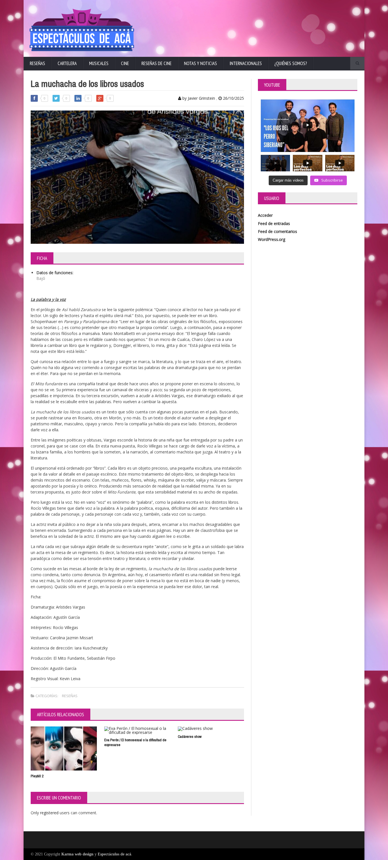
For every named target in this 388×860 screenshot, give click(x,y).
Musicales (99, 63)
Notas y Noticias (200, 63)
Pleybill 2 (37, 776)
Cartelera (67, 63)
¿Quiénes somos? (290, 63)
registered (50, 812)
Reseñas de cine (156, 63)
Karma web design (77, 854)
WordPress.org (271, 239)
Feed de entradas (274, 223)
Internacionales (246, 63)
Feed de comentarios (277, 231)
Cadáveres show (190, 736)
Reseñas (37, 63)
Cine (125, 63)
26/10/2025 (233, 98)
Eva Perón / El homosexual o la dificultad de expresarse (135, 742)
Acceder (265, 215)
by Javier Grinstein (198, 98)
